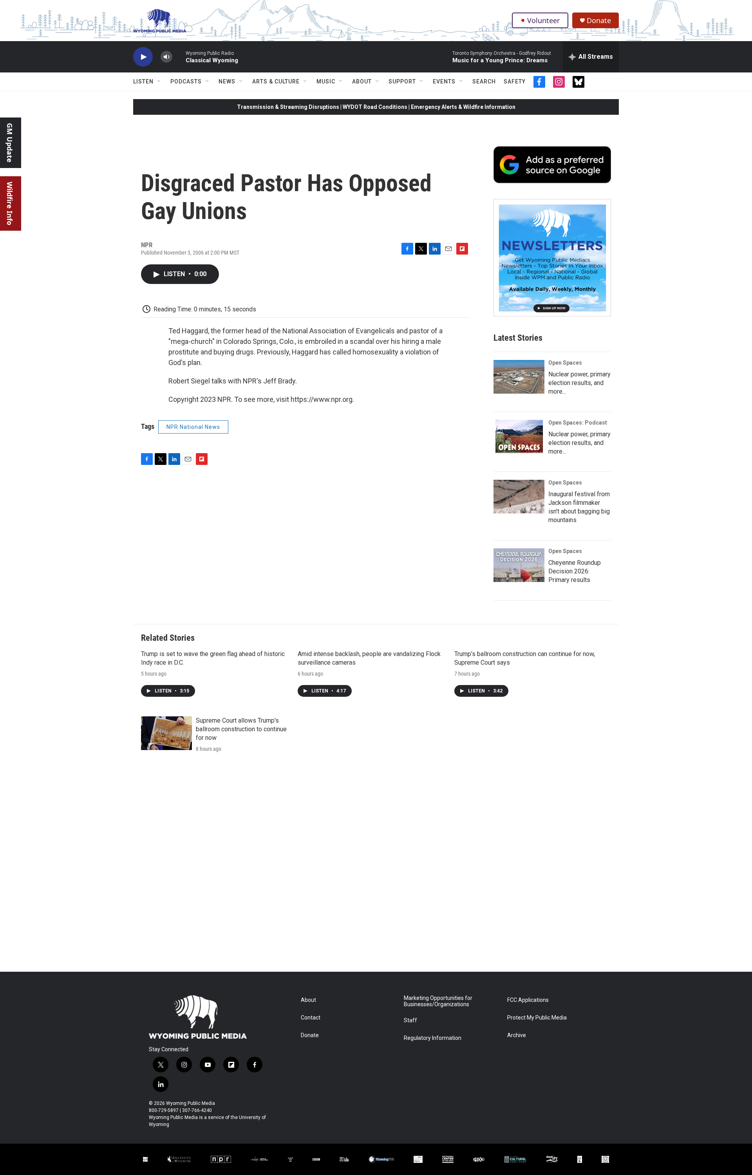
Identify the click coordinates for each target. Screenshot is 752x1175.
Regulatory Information (432, 1038)
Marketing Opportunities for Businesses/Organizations (438, 1001)
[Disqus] (376, 866)
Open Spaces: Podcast (577, 422)
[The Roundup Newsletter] (552, 257)
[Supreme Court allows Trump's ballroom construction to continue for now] (166, 733)
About (362, 81)
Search (484, 81)
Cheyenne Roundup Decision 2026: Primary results (574, 571)
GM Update (9, 143)
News (227, 81)
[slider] (179, 56)
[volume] (166, 57)
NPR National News (193, 427)
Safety (515, 81)
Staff (410, 1020)
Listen (143, 81)
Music (325, 81)
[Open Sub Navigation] (159, 81)
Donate (599, 20)
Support (402, 81)
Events (444, 81)
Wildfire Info (9, 203)
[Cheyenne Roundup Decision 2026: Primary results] (519, 565)
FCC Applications (528, 1000)
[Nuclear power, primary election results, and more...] (519, 377)
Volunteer (543, 20)
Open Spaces (565, 363)
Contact (310, 1018)
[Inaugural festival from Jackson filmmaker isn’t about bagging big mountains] (519, 496)
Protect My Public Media (537, 1018)
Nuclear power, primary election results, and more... (579, 383)
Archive (516, 1035)
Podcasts (186, 81)
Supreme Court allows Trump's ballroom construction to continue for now (241, 729)
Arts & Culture (276, 81)
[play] (143, 56)
